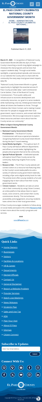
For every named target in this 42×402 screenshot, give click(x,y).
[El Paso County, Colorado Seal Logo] (21, 386)
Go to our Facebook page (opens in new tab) (4, 376)
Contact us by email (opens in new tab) (21, 369)
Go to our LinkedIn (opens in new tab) (38, 376)
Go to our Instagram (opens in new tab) (30, 376)
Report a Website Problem (16, 288)
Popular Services (11, 293)
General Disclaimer (13, 284)
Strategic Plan (10, 307)
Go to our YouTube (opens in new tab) (21, 376)
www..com (21, 220)
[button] (32, 4)
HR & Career (9, 265)
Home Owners (10, 247)
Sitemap (8, 330)
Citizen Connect (11, 334)
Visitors (7, 256)
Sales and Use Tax (12, 311)
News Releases (11, 302)
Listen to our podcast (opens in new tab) (30, 369)
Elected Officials (11, 275)
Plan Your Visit (10, 320)
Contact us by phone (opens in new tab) (13, 369)
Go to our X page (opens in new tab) (13, 376)
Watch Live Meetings (13, 297)
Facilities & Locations (13, 261)
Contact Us (9, 279)
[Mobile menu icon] (38, 4)
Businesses (9, 252)
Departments (10, 270)
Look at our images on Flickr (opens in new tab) (38, 369)
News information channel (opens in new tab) (4, 369)
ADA (6, 316)
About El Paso (10, 325)
